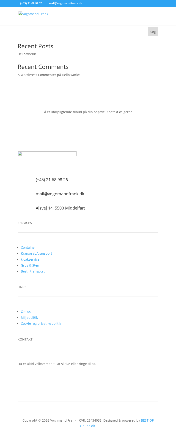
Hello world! (27, 54)
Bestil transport (33, 271)
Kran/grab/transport (36, 253)
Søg (153, 32)
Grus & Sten (30, 265)
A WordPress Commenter (37, 75)
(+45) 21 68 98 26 (31, 3)
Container (28, 247)
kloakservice (30, 259)
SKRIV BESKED (88, 379)
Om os (26, 311)
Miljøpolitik (29, 317)
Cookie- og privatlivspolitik (41, 323)
